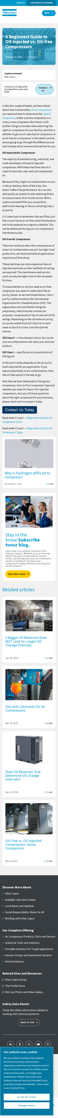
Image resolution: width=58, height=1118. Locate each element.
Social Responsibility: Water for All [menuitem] (24, 912)
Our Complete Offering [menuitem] (18, 930)
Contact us (43, 89)
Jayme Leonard (12, 73)
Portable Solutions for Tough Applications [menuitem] (29, 949)
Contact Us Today (19, 410)
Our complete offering (41, 3)
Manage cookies (27, 1105)
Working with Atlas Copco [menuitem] (19, 918)
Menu (46, 13)
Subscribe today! (16, 574)
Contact (20, 3)
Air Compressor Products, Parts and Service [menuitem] (30, 937)
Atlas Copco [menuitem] (12, 894)
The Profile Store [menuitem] (15, 986)
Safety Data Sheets (15, 1004)
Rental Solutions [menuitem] (14, 962)
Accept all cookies (26, 1097)
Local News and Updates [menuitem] (19, 906)
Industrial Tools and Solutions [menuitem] (22, 943)
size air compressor (41, 110)
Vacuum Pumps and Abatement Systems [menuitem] (28, 955)
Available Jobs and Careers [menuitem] (20, 900)
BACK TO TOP (27, 1022)
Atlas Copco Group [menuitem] (15, 980)
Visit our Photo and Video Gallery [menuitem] (24, 992)
